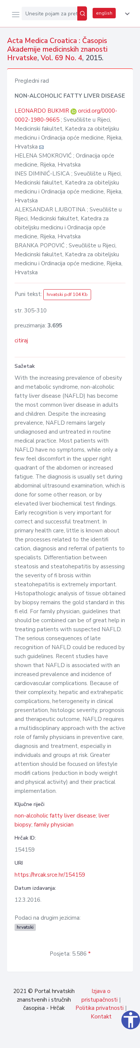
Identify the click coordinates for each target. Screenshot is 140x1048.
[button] (126, 14)
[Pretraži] (82, 13)
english (104, 13)
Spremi (78, 1038)
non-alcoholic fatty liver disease (55, 815)
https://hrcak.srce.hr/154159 (50, 875)
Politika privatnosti (99, 1008)
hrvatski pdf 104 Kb (67, 294)
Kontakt (101, 1016)
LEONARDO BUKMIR (43, 110)
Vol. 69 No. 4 (61, 58)
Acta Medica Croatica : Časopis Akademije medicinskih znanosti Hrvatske (57, 49)
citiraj (21, 340)
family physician (54, 824)
